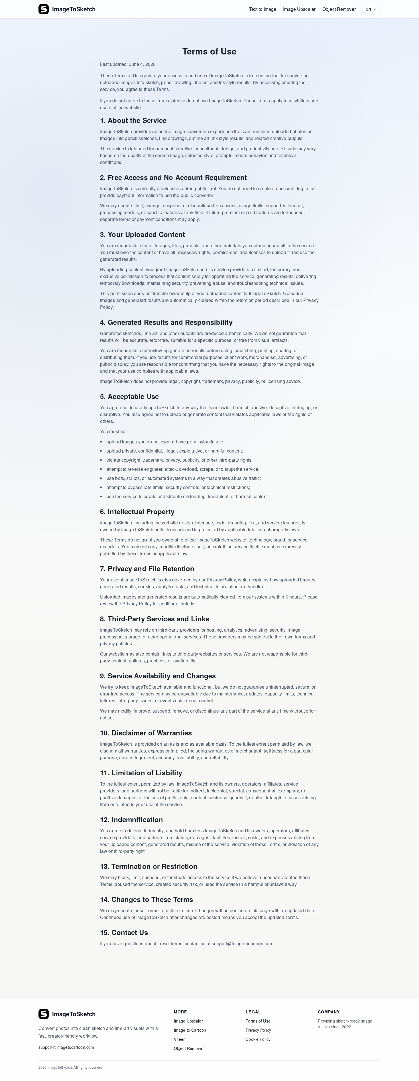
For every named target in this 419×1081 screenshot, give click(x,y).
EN (368, 9)
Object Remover (339, 9)
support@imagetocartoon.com (66, 1047)
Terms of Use (258, 1021)
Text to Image (262, 9)
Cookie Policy (258, 1039)
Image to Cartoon (190, 1030)
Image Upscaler (299, 9)
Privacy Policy (258, 1030)
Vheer (179, 1039)
